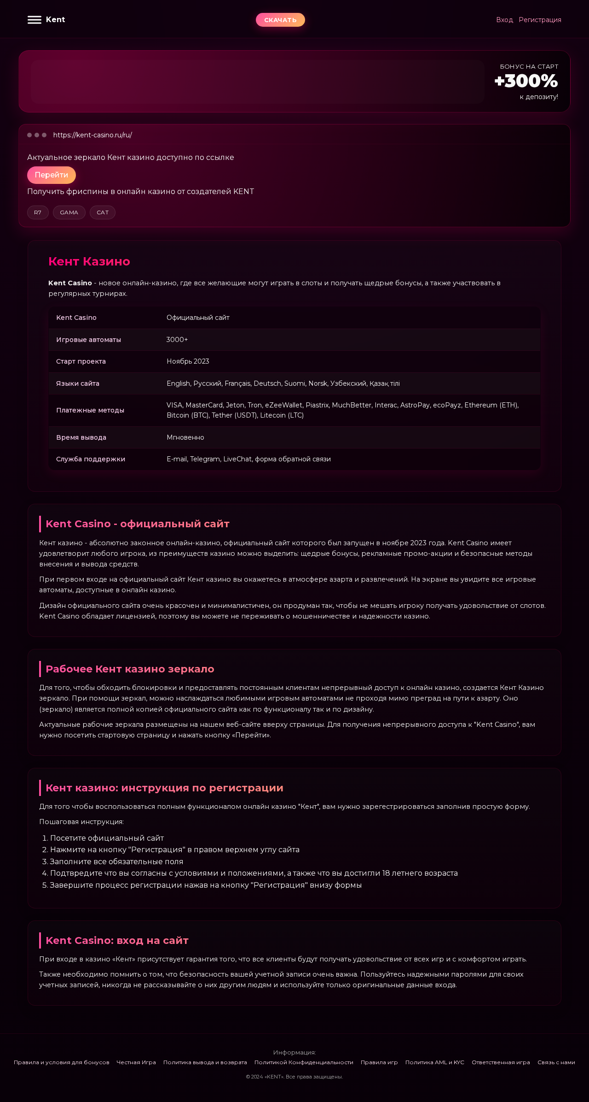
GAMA (69, 212)
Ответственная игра (501, 1062)
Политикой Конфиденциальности (303, 1062)
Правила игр (379, 1062)
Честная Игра (136, 1062)
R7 (38, 212)
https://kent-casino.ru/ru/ (92, 135)
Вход (504, 20)
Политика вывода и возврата (205, 1062)
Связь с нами (556, 1062)
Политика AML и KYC (434, 1062)
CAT (103, 212)
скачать (280, 20)
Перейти (52, 175)
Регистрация (540, 20)
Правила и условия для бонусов (62, 1062)
